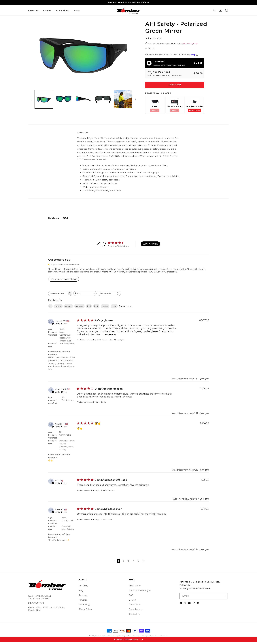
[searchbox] (57, 293)
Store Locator (136, 609)
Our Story (83, 586)
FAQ (131, 595)
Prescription (135, 604)
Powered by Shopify (117, 636)
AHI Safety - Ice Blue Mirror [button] (101, 519)
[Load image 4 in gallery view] (103, 99)
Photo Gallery (85, 609)
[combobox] (85, 293)
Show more (125, 306)
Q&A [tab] (66, 218)
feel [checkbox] (89, 306)
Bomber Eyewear (102, 636)
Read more (110, 334)
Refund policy (133, 636)
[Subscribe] (225, 596)
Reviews (83, 595)
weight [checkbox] (68, 306)
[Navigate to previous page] (114, 561)
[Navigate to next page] (143, 561)
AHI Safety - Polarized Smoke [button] (102, 490)
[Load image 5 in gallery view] (123, 99)
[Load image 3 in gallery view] (83, 99)
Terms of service (161, 636)
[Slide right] (136, 99)
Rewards (83, 600)
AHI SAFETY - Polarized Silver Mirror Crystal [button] (108, 340)
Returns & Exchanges (140, 590)
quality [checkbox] (105, 306)
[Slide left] (31, 99)
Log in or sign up (189, 43)
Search (132, 600)
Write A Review (150, 244)
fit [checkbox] (50, 306)
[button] (128, 639)
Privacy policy (147, 636)
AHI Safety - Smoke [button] (98, 402)
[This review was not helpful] (206, 378)
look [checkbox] (96, 306)
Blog (81, 590)
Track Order (135, 586)
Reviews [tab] (53, 218)
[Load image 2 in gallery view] (63, 99)
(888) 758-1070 (36, 603)
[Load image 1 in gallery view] (44, 99)
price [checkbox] (114, 306)
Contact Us (134, 614)
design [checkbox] (58, 306)
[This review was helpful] (201, 378)
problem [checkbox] (79, 306)
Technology (84, 604)
